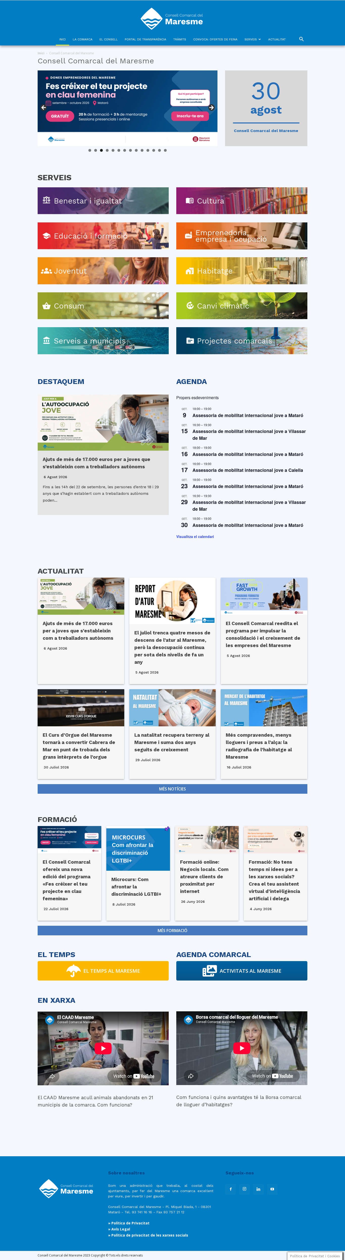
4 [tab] (107, 150)
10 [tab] (142, 150)
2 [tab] (95, 150)
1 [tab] (89, 150)
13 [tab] (159, 150)
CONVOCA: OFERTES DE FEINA (215, 39)
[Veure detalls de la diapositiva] (127, 108)
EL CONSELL (109, 39)
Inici (41, 53)
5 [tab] (113, 150)
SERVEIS (250, 39)
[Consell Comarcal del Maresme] (172, 16)
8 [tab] (130, 150)
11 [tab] (148, 150)
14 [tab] (165, 150)
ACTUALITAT (277, 39)
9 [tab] (136, 150)
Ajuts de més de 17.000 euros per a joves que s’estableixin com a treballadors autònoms (78, 631)
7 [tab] (124, 150)
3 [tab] (101, 150)
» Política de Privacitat (129, 1223)
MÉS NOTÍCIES (172, 789)
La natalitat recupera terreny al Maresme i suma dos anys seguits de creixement (171, 742)
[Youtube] (272, 1189)
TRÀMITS (179, 39)
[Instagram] (244, 1189)
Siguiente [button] (211, 108)
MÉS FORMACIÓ (172, 930)
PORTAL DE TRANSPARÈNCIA (145, 39)
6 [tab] (118, 150)
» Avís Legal (119, 1229)
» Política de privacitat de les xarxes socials (148, 1235)
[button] (301, 39)
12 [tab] (154, 150)
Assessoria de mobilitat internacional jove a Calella (247, 470)
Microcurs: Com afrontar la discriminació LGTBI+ (136, 887)
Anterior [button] (44, 108)
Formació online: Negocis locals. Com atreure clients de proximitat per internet (204, 876)
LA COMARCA (82, 39)
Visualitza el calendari (195, 536)
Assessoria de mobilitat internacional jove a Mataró (247, 415)
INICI (62, 39)
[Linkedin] (258, 1189)
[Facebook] (231, 1189)
